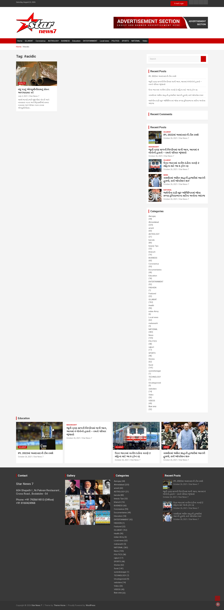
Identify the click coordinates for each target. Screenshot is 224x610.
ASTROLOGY (53, 41)
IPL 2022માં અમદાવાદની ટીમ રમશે (162, 76)
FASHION (152, 287)
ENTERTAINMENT (90, 41)
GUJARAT (29, 41)
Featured (152, 293)
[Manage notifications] (218, 604)
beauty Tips (153, 246)
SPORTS (125, 41)
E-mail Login (179, 3)
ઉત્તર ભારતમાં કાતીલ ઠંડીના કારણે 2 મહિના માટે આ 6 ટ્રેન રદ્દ (173, 90)
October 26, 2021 (170, 138)
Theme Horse (59, 605)
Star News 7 (34, 96)
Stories (152, 359)
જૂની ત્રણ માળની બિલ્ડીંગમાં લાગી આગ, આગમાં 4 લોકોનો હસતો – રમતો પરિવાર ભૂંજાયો (174, 151)
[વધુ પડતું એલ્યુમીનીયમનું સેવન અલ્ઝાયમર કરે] (36, 73)
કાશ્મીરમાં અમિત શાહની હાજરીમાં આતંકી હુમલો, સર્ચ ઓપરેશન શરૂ (176, 95)
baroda (152, 240)
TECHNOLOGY (155, 377)
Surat (151, 365)
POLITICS (115, 41)
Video (145, 41)
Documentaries (155, 270)
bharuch (152, 252)
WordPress (90, 605)
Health (22, 83)
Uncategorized (155, 383)
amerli (151, 228)
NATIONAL (135, 41)
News (165, 175)
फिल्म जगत (152, 406)
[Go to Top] (217, 598)
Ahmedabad (154, 222)
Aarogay (152, 216)
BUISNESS (65, 41)
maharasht (154, 147)
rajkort (151, 347)
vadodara (152, 389)
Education (76, 41)
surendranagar (155, 371)
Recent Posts (158, 127)
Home (19, 41)
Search (203, 59)
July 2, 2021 (23, 96)
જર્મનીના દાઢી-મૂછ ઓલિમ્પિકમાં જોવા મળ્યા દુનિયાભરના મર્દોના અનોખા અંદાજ (184, 194)
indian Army (154, 311)
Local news (104, 41)
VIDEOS (152, 401)
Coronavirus (41, 41)
